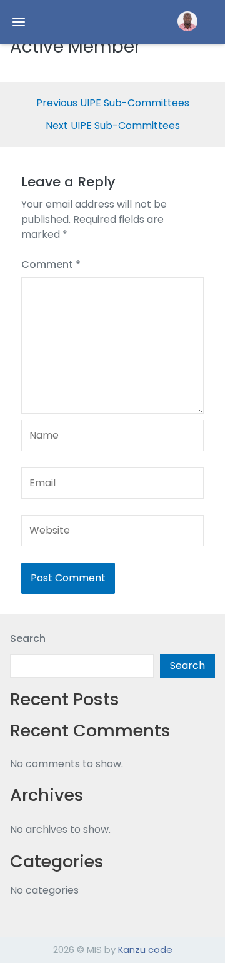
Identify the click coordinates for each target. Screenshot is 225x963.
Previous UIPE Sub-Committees (112, 103)
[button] (187, 21)
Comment (51, 264)
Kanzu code (145, 949)
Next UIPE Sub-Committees (113, 126)
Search (28, 638)
